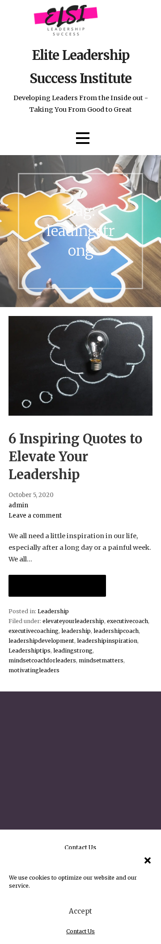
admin (18, 505)
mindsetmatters (101, 660)
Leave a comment (35, 515)
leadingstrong (73, 650)
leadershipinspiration (107, 640)
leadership (76, 631)
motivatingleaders (33, 670)
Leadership (53, 611)
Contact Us (80, 931)
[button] (147, 860)
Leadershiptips (29, 650)
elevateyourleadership (73, 621)
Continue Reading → (57, 586)
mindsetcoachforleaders (42, 660)
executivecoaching (33, 631)
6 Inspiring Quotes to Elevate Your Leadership (75, 457)
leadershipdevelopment (41, 640)
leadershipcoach (116, 631)
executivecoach (127, 621)
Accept (80, 911)
